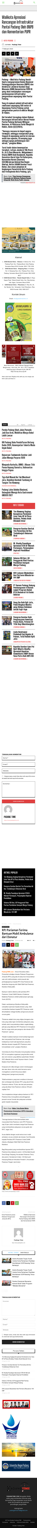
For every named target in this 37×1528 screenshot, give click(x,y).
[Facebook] (4, 54)
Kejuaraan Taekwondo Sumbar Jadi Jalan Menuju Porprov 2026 (17, 456)
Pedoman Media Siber (23, 1522)
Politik (16, 553)
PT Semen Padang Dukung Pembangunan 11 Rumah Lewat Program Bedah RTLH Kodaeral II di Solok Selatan (24, 590)
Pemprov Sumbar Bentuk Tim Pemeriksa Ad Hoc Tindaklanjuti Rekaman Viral (23, 532)
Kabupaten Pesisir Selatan (22, 642)
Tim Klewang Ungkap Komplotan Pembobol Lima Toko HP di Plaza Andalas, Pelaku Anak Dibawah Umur (22, 516)
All (17, 424)
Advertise (12, 1522)
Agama (23, 424)
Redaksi (32, 1522)
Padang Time (16, 44)
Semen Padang (18, 597)
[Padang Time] (3, 44)
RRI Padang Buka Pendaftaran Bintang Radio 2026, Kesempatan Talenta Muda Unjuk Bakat (18, 445)
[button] (3, 2)
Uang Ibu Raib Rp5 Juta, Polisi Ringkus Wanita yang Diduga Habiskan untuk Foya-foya (23, 606)
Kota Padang (17, 568)
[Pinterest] (12, 54)
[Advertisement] (18, 680)
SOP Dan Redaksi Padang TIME (13, 1520)
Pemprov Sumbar (19, 538)
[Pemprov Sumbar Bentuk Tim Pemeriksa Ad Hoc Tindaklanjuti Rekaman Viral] (7, 532)
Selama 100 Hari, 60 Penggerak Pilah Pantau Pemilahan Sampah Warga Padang (23, 561)
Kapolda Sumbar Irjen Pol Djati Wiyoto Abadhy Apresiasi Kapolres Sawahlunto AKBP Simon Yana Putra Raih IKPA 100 (23, 651)
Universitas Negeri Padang (22, 580)
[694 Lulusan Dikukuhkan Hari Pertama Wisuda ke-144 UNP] (7, 576)
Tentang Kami (26, 1520)
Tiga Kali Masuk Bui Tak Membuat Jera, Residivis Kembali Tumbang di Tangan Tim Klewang (17, 480)
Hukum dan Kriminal (20, 524)
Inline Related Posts (30, 182)
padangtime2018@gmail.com (19, 1510)
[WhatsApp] (17, 54)
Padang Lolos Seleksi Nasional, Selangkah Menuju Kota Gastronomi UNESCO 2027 (17, 492)
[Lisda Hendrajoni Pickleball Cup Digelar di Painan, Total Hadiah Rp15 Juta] (7, 635)
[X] (8, 54)
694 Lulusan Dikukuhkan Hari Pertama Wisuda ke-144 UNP (23, 575)
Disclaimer (5, 1522)
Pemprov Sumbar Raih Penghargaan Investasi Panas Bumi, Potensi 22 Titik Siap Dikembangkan (23, 621)
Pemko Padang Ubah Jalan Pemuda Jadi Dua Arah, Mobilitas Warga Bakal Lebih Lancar (18, 432)
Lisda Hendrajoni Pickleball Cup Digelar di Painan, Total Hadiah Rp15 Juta (24, 635)
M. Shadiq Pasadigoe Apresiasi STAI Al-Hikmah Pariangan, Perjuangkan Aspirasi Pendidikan (23, 547)
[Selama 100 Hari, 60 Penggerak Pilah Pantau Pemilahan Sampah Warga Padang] (7, 561)
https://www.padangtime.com (11, 820)
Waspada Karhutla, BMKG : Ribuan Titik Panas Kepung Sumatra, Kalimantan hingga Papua (18, 467)
